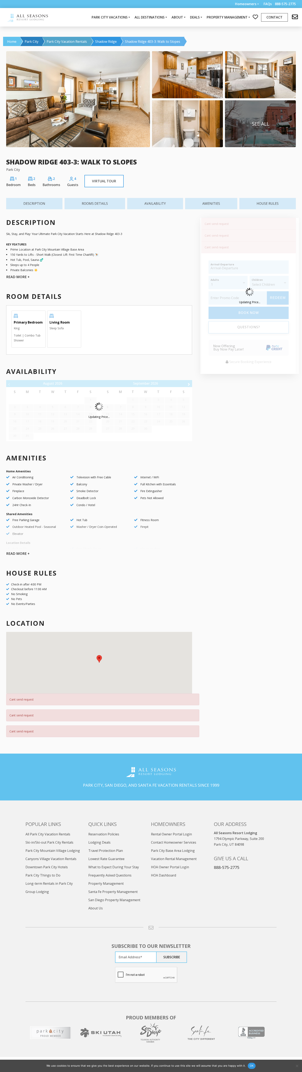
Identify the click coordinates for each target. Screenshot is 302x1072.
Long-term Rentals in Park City (49, 883)
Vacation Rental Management (174, 859)
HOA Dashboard (163, 875)
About (177, 17)
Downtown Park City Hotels (46, 867)
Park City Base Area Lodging (173, 850)
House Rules (268, 203)
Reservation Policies (103, 834)
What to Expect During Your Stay (113, 867)
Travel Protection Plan (105, 850)
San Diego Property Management (114, 900)
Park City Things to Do (42, 875)
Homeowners (245, 4)
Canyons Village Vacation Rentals (50, 859)
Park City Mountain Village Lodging (52, 850)
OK (252, 1065)
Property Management (106, 883)
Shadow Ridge (106, 41)
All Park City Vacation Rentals (47, 834)
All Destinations (150, 17)
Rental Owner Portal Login (171, 834)
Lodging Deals (99, 842)
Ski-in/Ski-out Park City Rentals (49, 842)
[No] (297, 1066)
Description (34, 203)
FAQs (268, 4)
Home (11, 41)
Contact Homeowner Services (173, 842)
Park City (31, 41)
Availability (155, 203)
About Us (95, 908)
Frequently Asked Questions (109, 875)
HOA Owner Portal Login (170, 867)
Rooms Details (95, 203)
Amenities (211, 203)
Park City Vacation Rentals (67, 41)
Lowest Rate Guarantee (106, 859)
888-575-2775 (226, 867)
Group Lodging (37, 891)
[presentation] (146, 975)
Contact (274, 17)
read (18, 276)
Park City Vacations (110, 17)
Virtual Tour (104, 181)
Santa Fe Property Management (113, 891)
